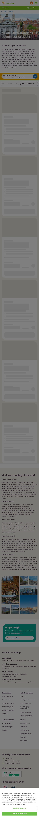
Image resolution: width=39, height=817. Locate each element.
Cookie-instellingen (19, 808)
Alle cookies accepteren (19, 813)
